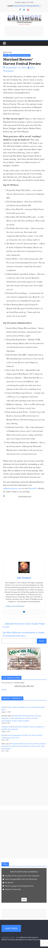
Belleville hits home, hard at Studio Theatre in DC (24, 625)
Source (4, 689)
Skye (3, 735)
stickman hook (6, 727)
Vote (24, 899)
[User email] (24, 612)
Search (41, 641)
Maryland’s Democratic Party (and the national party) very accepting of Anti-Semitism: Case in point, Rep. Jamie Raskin (23, 746)
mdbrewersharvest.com (12, 488)
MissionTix (33, 488)
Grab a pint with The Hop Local (19, 55)
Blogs (6, 55)
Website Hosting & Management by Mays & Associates (21, 939)
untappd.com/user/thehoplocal (14, 606)
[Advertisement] (24, 31)
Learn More (11, 928)
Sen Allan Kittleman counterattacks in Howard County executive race (23, 634)
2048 (3, 707)
